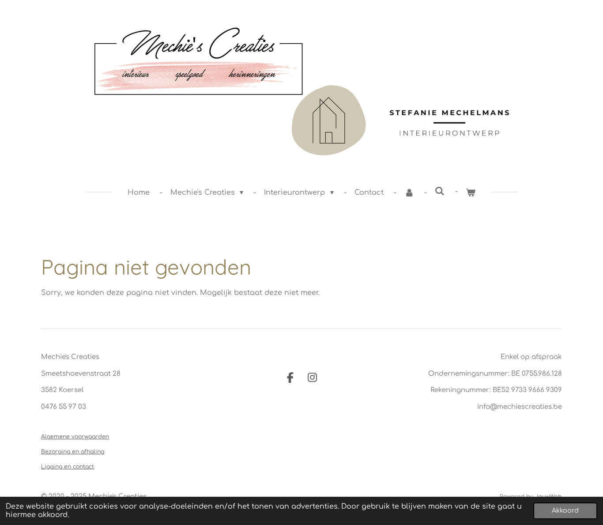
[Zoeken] (439, 191)
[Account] (409, 192)
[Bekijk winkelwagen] (470, 192)
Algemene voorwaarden (75, 437)
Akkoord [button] (565, 510)
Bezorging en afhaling (72, 452)
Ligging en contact (67, 467)
